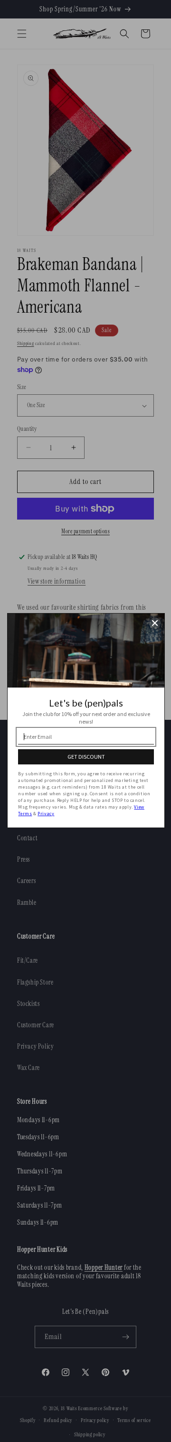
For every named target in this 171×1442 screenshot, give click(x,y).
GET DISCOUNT (86, 756)
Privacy (46, 813)
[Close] (155, 623)
